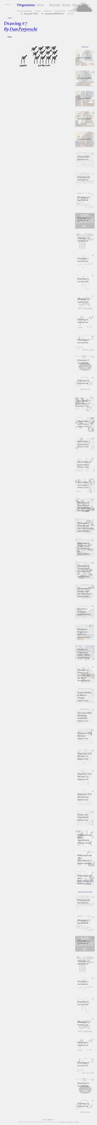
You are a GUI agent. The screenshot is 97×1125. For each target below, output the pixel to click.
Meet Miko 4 (83, 462)
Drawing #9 (83, 381)
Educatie (48, 11)
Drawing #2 (83, 258)
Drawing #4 (83, 299)
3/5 (78, 96)
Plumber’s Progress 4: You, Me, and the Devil (83, 674)
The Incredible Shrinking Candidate (84, 716)
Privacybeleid (69, 1122)
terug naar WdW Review (54, 14)
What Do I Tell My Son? (84, 734)
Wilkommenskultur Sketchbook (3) (84, 878)
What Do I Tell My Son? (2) (84, 755)
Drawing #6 (83, 340)
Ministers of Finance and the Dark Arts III (83, 547)
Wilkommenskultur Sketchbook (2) (84, 858)
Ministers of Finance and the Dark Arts (83, 505)
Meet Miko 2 (83, 421)
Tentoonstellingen (24, 11)
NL (20, 4)
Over (40, 5)
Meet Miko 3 (83, 442)
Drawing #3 (82, 279)
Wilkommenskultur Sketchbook (84, 838)
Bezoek (54, 5)
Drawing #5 (82, 320)
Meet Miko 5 (83, 482)
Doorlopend (60, 11)
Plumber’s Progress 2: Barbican (82, 632)
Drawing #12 (83, 218)
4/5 (79, 116)
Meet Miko (82, 401)
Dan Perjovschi (23, 29)
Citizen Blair (83, 157)
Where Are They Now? (82, 816)
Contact (76, 1122)
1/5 (78, 55)
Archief (70, 14)
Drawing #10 (83, 177)
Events (38, 11)
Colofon (61, 1122)
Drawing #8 (83, 360)
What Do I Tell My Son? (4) (84, 795)
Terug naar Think (31, 14)
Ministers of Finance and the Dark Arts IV (83, 570)
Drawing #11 (83, 197)
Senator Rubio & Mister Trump (84, 695)
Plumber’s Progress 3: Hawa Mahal (83, 652)
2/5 (78, 75)
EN (17, 4)
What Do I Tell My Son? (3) (84, 775)
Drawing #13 (83, 238)
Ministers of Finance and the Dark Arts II (84, 526)
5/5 (78, 136)
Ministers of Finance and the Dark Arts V (84, 591)
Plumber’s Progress (82, 610)
